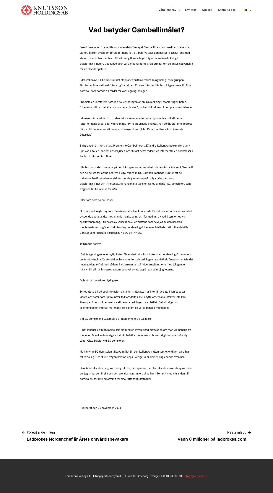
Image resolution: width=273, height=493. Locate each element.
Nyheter (190, 10)
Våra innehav (167, 10)
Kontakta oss (226, 10)
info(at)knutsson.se (196, 476)
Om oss (207, 10)
